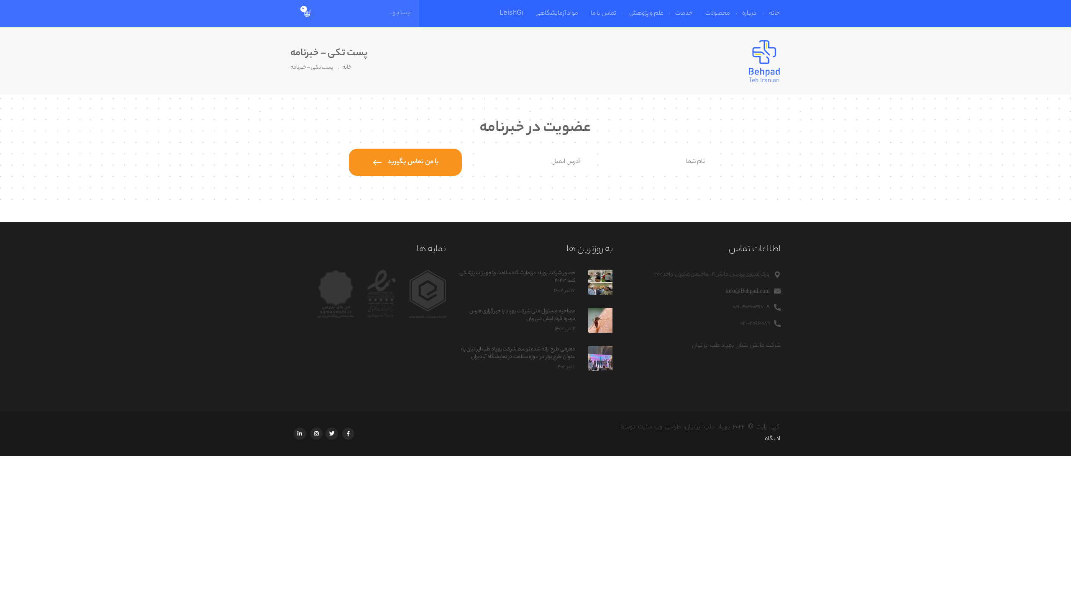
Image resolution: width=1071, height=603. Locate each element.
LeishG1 (511, 14)
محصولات (717, 14)
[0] (308, 14)
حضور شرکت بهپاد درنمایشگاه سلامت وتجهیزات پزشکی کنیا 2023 (517, 277)
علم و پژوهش (646, 14)
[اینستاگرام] (316, 434)
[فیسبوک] (348, 434)
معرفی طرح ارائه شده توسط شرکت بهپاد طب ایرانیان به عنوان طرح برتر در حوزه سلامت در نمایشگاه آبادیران (518, 353)
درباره (750, 14)
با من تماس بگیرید (413, 162)
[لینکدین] (300, 434)
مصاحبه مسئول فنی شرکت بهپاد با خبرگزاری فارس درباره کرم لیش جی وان (522, 315)
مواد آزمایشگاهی (557, 14)
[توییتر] (332, 434)
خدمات (684, 14)
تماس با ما (603, 14)
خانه (774, 14)
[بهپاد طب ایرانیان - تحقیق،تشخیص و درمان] (764, 61)
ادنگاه (772, 439)
